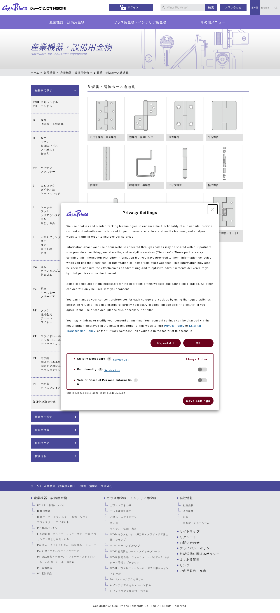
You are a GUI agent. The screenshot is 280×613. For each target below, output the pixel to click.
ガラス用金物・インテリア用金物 (140, 22)
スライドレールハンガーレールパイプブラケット (52, 340)
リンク (185, 565)
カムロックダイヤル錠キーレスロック (51, 189)
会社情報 (186, 498)
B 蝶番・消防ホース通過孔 (111, 87)
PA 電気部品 (44, 573)
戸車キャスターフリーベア (48, 292)
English (265, 7)
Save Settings (198, 400)
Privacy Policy (174, 325)
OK (198, 343)
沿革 (185, 517)
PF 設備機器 (44, 567)
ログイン (133, 7)
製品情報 (50, 72)
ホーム (35, 72)
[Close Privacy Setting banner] (212, 209)
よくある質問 (190, 559)
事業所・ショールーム (196, 522)
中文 (275, 7)
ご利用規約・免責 (193, 571)
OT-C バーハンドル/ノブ (125, 545)
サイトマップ (190, 531)
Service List (121, 359)
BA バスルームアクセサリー (127, 579)
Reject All (165, 343)
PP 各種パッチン (47, 528)
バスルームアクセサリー (124, 517)
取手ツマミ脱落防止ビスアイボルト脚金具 (49, 145)
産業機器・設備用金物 (67, 22)
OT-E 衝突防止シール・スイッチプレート (135, 551)
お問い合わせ (233, 7)
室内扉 (114, 522)
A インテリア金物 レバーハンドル (130, 585)
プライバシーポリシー (196, 548)
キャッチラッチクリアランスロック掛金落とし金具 (54, 215)
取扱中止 (50, 401)
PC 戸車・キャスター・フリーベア (58, 550)
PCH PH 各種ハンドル (51, 505)
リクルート (188, 537)
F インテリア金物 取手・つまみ (129, 591)
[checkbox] (202, 369)
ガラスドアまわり (120, 505)
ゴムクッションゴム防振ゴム (51, 270)
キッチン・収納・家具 (123, 528)
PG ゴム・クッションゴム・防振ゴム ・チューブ (66, 545)
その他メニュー (213, 22)
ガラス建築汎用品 (120, 511)
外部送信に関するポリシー (200, 554)
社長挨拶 (188, 505)
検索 (211, 7)
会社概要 (188, 511)
